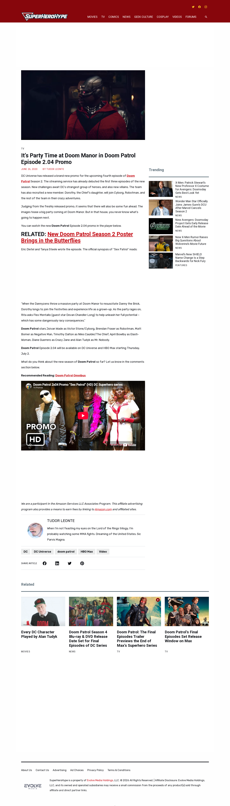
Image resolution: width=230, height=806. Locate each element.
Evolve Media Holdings (100, 780)
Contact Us (42, 770)
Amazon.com (103, 509)
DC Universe (42, 551)
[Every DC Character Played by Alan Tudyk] (43, 611)
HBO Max (87, 551)
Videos (177, 16)
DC (26, 551)
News (126, 16)
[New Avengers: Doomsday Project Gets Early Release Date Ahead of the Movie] (161, 226)
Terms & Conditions (118, 770)
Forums (191, 16)
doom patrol (65, 551)
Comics (113, 16)
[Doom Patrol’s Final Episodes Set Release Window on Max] (187, 611)
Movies (92, 16)
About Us (26, 770)
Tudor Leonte (55, 169)
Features (181, 265)
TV (103, 16)
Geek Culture (143, 16)
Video (103, 551)
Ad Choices (77, 770)
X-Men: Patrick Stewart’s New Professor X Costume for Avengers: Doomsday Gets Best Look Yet (192, 187)
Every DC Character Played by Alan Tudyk (39, 634)
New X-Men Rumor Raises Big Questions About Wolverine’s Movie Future (191, 240)
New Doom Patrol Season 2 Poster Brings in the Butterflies (77, 237)
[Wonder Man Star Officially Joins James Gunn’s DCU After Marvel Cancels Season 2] (161, 207)
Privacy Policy (95, 770)
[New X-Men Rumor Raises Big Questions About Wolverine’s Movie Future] (161, 243)
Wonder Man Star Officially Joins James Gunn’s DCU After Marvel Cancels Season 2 (191, 206)
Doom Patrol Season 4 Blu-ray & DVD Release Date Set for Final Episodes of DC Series (88, 639)
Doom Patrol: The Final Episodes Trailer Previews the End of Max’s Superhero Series (137, 639)
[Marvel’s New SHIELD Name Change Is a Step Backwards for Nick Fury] (161, 261)
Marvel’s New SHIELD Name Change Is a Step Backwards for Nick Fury (190, 258)
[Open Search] (206, 17)
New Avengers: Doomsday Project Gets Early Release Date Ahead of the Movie (191, 223)
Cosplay (163, 16)
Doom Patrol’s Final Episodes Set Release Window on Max (183, 636)
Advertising (59, 770)
